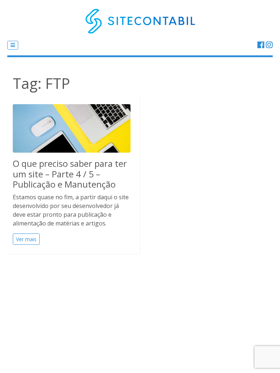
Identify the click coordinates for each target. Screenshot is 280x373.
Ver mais (26, 239)
